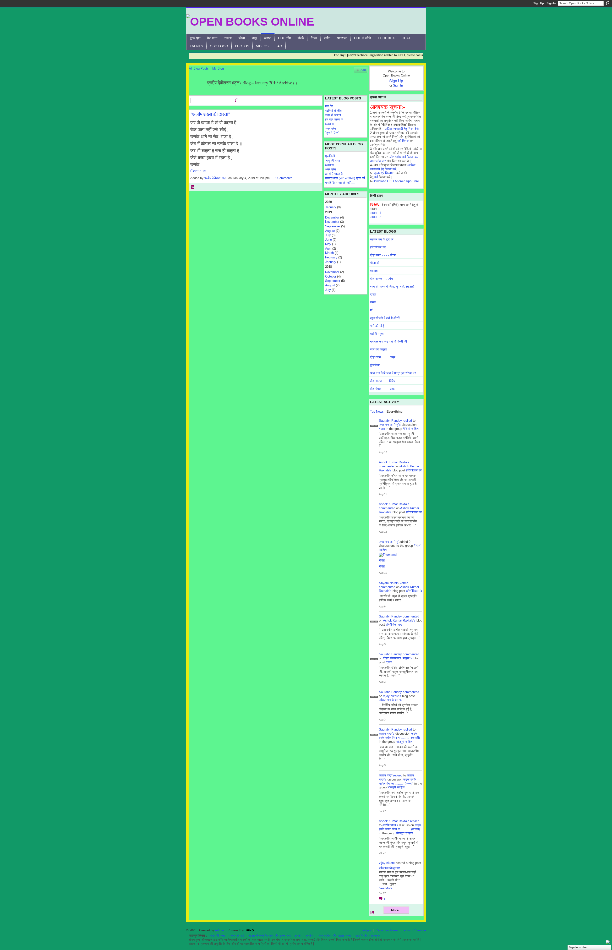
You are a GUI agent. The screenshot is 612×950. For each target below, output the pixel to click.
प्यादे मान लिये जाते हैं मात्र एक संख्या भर (393, 373)
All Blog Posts (199, 68)
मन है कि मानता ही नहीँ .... (340, 183)
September (332, 226)
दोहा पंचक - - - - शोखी (383, 255)
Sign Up (538, 3)
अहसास (329, 124)
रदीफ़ (298, 935)
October (330, 276)
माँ (371, 310)
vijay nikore (387, 863)
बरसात (373, 271)
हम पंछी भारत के (334, 119)
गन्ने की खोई (377, 326)
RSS (193, 187)
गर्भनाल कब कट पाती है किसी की (388, 341)
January (330, 207)
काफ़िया (310, 935)
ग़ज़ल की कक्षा (217, 935)
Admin (219, 930)
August (330, 231)
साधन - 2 (375, 217)
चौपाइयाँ (374, 263)
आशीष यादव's (386, 733)
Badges (366, 930)
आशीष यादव (385, 775)
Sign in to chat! (578, 947)
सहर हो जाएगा (333, 115)
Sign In (551, 3)
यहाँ (376, 177)
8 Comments (283, 178)
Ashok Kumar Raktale (394, 462)
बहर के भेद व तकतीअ (367, 935)
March (329, 253)
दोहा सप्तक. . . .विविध (382, 381)
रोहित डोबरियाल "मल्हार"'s (398, 658)
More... (396, 910)
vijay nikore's (392, 696)
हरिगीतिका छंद (378, 247)
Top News (377, 411)
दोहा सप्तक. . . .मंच (381, 278)
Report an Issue (387, 930)
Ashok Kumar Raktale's (399, 620)
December (332, 217)
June (328, 239)
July (328, 235)
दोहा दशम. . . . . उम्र (382, 357)
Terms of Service (414, 930)
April (328, 248)
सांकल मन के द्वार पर (381, 239)
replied (407, 420)
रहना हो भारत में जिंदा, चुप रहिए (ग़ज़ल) (392, 286)
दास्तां (373, 294)
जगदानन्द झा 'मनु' (389, 542)
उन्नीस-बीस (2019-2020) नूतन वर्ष (345, 178)
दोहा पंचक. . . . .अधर (382, 389)
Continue (198, 171)
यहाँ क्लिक (403, 140)
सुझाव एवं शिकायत (384, 173)
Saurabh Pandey (390, 420)
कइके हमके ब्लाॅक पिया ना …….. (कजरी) (399, 735)
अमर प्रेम (330, 128)
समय (373, 302)
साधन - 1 (375, 213)
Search (607, 3)
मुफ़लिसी (330, 156)
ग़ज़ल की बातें (237, 935)
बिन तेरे (329, 106)
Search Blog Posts (237, 100)
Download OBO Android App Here (396, 181)
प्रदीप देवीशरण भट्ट (215, 178)
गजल (382, 429)
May (328, 244)
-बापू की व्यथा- (333, 160)
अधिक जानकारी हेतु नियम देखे (402, 129)
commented (387, 466)
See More (385, 888)
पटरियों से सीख (333, 110)
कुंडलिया (375, 365)
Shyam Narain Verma (393, 583)
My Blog (218, 68)
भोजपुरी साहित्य (404, 741)
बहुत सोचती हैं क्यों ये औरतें (384, 318)
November (332, 222)
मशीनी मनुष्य (376, 334)
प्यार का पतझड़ (378, 349)
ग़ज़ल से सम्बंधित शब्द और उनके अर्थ (270, 935)
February (331, 257)
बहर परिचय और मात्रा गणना (335, 935)
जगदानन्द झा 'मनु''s (390, 424)
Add (363, 69)
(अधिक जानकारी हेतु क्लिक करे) (392, 167)
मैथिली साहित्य (411, 429)
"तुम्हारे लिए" (332, 133)
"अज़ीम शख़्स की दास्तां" (210, 114)
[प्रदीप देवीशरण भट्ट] (196, 93)
